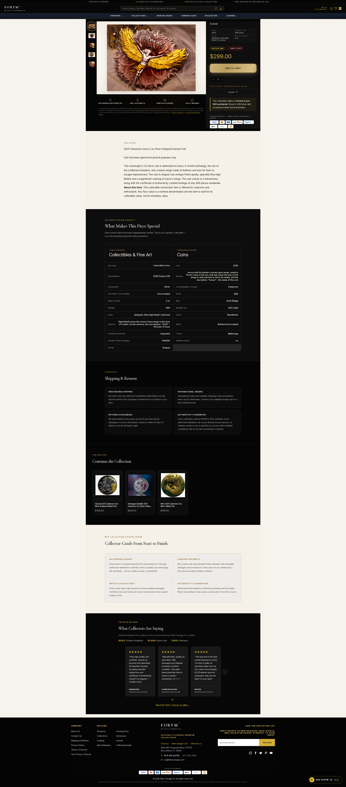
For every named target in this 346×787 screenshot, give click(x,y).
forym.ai (164, 743)
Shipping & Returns (80, 740)
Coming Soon (188, 16)
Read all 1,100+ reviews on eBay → (173, 705)
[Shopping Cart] (340, 8)
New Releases (165, 16)
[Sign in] (331, 8)
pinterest (266, 753)
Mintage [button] (217, 48)
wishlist (231, 92)
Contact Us (76, 736)
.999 (236, 294)
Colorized (165, 315)
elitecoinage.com (180, 743)
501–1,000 (233, 308)
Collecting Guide (123, 745)
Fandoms (116, 15)
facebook (255, 753)
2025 (235, 265)
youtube (271, 753)
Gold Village (232, 301)
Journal (231, 16)
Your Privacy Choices (81, 754)
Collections (139, 15)
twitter (260, 753)
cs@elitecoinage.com (174, 759)
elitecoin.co (196, 743)
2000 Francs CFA (161, 276)
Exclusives (211, 16)
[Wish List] (335, 8)
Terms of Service (177, 112)
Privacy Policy (77, 745)
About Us (75, 731)
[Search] (221, 8)
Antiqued (138, 315)
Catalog (100, 740)
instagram (250, 753)
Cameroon (233, 287)
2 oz (168, 301)
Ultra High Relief (151, 315)
